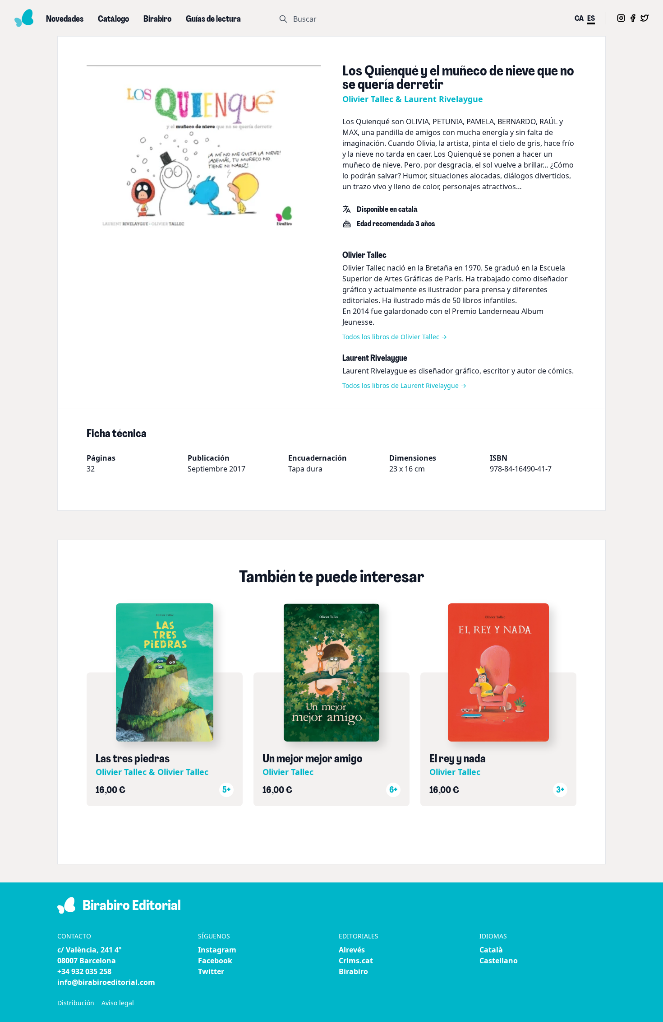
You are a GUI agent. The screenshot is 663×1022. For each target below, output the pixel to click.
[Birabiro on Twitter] (644, 18)
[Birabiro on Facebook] (633, 18)
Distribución (75, 1003)
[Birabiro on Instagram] (621, 18)
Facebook (215, 961)
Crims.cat (356, 961)
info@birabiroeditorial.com (106, 982)
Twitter (211, 971)
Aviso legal (117, 1003)
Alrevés (352, 950)
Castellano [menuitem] (498, 961)
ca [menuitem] (579, 19)
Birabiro (353, 971)
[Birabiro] (23, 18)
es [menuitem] (591, 19)
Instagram (217, 950)
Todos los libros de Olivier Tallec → (394, 336)
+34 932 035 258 (84, 971)
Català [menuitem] (491, 950)
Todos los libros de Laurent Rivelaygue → (404, 385)
